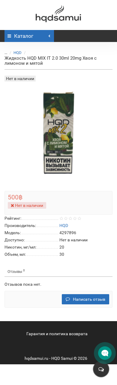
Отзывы (16, 271)
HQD (18, 52)
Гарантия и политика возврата (57, 333)
